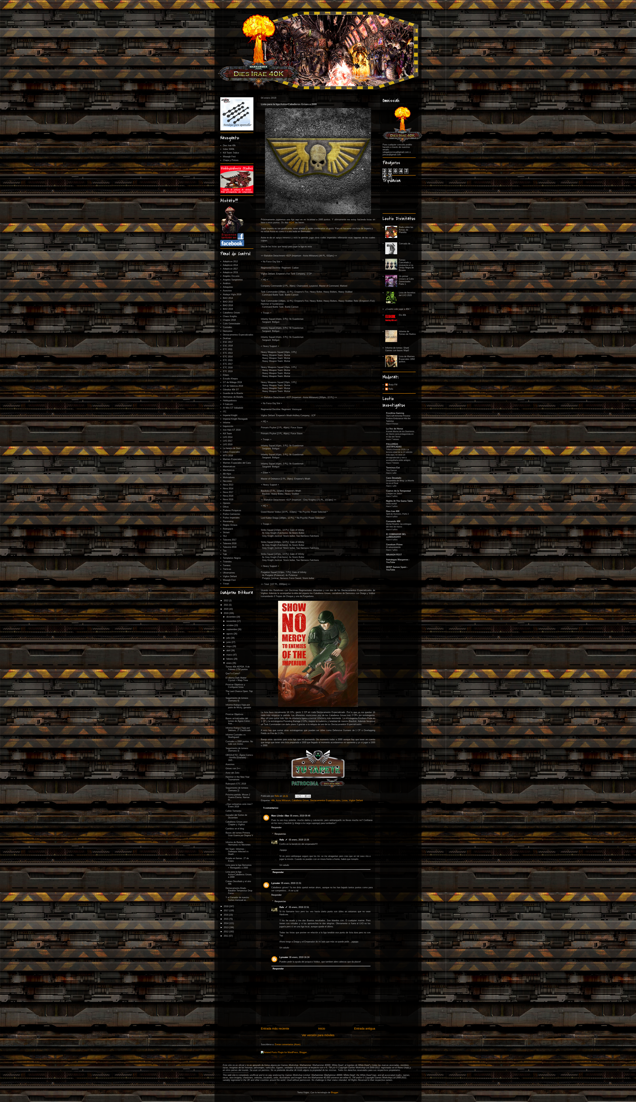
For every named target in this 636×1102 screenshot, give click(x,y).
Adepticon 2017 (230, 269)
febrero (230, 659)
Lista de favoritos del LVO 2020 (407, 294)
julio (228, 638)
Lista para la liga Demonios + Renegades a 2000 (239, 866)
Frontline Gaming (395, 413)
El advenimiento (393, 547)
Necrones (227, 481)
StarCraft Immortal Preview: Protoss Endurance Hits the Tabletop (398, 418)
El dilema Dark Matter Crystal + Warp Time (237, 679)
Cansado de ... (406, 243)
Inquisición (228, 426)
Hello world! (391, 504)
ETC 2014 (228, 356)
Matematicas (229, 466)
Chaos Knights (230, 316)
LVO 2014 (227, 437)
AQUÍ (291, 222)
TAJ (225, 536)
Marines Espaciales (232, 459)
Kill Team (227, 433)
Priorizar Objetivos (234, 714)
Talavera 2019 (229, 547)
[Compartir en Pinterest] (309, 796)
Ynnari (226, 583)
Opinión (226, 503)
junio (229, 642)
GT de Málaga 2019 (232, 382)
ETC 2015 (228, 360)
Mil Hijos (227, 474)
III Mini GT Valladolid (233, 408)
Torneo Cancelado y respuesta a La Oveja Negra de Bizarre (406, 265)
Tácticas (227, 569)
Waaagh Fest (229, 156)
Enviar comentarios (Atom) (287, 1044)
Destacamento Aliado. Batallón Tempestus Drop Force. (239, 890)
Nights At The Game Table (399, 501)
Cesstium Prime (394, 544)
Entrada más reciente (275, 1028)
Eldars (226, 375)
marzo (229, 655)
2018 (226, 906)
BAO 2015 (228, 301)
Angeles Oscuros (231, 276)
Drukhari (227, 338)
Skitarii (226, 532)
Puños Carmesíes (231, 514)
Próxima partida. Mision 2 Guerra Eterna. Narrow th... (238, 797)
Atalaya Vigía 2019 (232, 294)
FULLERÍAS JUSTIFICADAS (394, 445)
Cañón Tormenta (233, 811)
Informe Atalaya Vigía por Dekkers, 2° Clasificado (238, 729)
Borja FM (393, 384)
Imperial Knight (230, 415)
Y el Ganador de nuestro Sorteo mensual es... (237, 898)
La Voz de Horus (394, 428)
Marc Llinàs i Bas (280, 815)
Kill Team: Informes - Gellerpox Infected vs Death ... (237, 851)
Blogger (334, 1092)
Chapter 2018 (229, 320)
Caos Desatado (393, 478)
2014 (226, 923)
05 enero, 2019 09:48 (300, 815)
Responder (276, 827)
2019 (226, 613)
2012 (226, 931)
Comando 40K (393, 521)
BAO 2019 (228, 309)
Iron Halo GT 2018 (231, 430)
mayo (229, 646)
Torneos (227, 565)
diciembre (231, 617)
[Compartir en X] (303, 796)
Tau (224, 550)
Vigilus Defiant (356, 800)
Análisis (227, 283)
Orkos (226, 507)
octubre (230, 625)
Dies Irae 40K (392, 511)
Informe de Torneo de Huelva (407, 332)
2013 (226, 927)
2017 (226, 910)
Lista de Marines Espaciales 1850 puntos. (407, 359)
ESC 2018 (228, 345)
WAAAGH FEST (394, 554)
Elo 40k (402, 315)
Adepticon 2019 (230, 272)
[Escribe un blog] (299, 796)
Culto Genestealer (231, 323)
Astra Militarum (283, 800)
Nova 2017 (228, 492)
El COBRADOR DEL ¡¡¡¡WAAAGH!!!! (396, 535)
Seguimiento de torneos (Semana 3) (237, 749)
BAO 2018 (228, 305)
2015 (226, 919)
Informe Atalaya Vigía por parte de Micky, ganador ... (238, 707)
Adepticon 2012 (230, 261)
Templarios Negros (232, 558)
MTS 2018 (228, 455)
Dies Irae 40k (229, 145)
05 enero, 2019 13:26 (299, 839)
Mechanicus (229, 470)
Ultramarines (229, 572)
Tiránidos (227, 561)
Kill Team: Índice (231, 152)
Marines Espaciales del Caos (237, 463)
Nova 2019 (228, 499)
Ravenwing (228, 521)
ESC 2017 (228, 342)
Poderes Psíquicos (232, 510)
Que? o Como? (233, 673)
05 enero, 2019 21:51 (291, 883)
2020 (226, 609)
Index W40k (228, 149)
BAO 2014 (228, 298)
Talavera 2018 (229, 543)
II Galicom (228, 404)
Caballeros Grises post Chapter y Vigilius (236, 823)
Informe (226, 422)
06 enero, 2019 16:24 (299, 957)
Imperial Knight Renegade (235, 419)
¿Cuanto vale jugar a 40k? (397, 309)
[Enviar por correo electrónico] (296, 796)
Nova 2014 (228, 488)
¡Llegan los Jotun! (394, 493)
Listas (345, 800)
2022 (226, 600)
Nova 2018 (228, 496)
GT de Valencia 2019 (233, 386)
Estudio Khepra (230, 378)
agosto (230, 633)
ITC (224, 411)
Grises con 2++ (233, 768)
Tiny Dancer (391, 470)
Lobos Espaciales (231, 452)
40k (273, 800)
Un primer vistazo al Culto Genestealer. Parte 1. (406, 280)
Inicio (321, 1028)
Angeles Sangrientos (233, 279)
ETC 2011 (227, 349)
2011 (226, 936)
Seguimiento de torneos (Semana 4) (237, 699)
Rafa (281, 839)
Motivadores (229, 477)
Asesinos (227, 290)
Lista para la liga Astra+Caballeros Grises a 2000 (239, 874)
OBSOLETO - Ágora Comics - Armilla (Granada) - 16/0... (239, 757)
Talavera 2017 (229, 539)
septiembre (232, 629)
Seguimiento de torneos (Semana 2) (237, 789)
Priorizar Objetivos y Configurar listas (235, 685)
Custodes (227, 327)
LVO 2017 (227, 441)
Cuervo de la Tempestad (398, 491)
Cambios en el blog (235, 828)
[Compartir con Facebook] (306, 796)
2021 (226, 605)
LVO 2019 (227, 444)
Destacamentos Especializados (325, 800)
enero (229, 663)
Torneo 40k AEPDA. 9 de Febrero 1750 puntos (238, 668)
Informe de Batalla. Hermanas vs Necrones (238, 843)
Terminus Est (393, 467)
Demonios (228, 331)
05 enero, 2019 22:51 (299, 907)
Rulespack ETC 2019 (236, 783)
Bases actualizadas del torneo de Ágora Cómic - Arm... (238, 721)
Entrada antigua (364, 1028)
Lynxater (275, 883)
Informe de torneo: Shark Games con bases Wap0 (397, 349)
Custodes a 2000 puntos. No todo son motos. (239, 742)
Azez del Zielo (232, 773)
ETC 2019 (228, 371)
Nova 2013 (228, 484)
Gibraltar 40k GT (231, 389)
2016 (226, 915)
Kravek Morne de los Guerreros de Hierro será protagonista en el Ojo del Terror (400, 434)
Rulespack (228, 529)
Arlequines (228, 287)
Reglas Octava (230, 525)
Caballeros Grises (300, 800)
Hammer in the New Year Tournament (237, 778)
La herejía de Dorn (231, 448)
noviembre (231, 621)
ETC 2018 (228, 367)
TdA (225, 554)
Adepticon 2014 (230, 265)
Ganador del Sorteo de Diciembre (236, 816)
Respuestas (280, 834)
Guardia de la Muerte (233, 393)
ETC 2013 (228, 353)
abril (228, 650)
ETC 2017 (228, 364)
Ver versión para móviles (318, 1035)
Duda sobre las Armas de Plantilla (406, 230)
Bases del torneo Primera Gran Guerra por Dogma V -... (239, 835)
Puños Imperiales (231, 517)
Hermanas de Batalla (233, 397)
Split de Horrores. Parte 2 (397, 514)
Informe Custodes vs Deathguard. (236, 736)
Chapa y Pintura (230, 160)
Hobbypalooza (230, 400)
